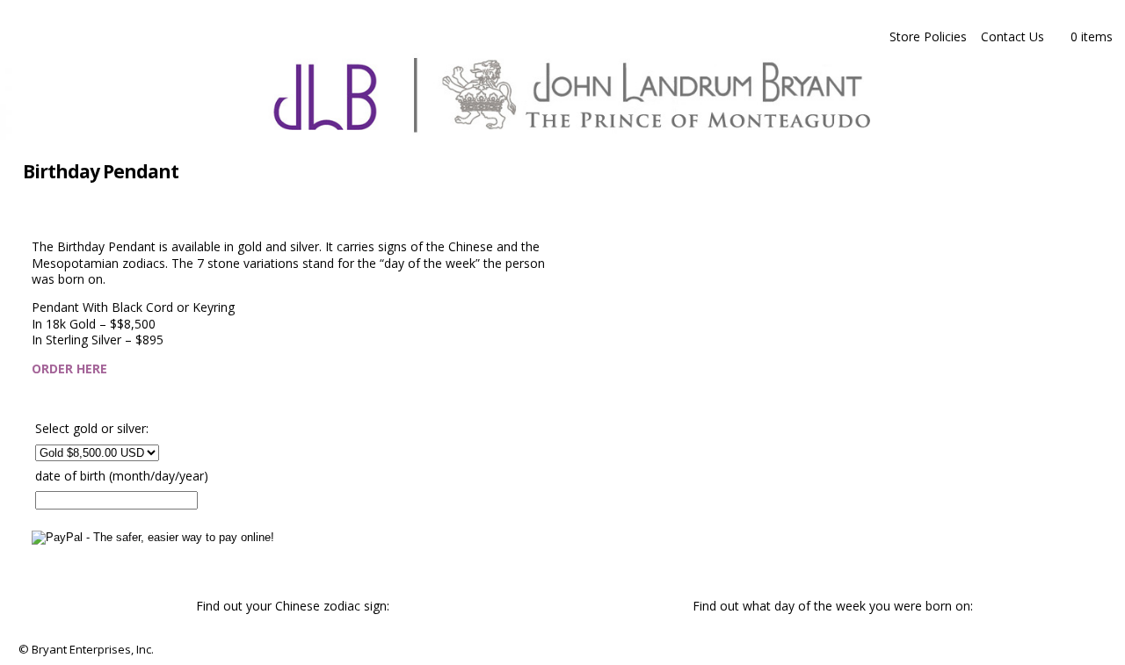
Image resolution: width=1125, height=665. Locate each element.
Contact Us (1012, 36)
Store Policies (928, 36)
